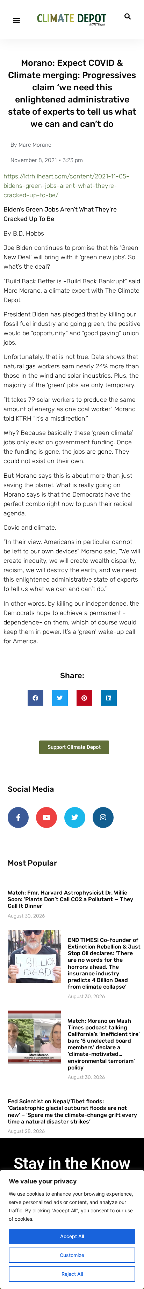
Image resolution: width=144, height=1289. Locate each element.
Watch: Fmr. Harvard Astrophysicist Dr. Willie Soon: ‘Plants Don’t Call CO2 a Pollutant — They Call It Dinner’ (70, 899)
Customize (72, 1255)
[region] (72, 1229)
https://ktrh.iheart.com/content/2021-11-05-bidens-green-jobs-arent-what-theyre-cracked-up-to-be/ (66, 185)
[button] (16, 19)
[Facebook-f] (18, 817)
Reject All (72, 1274)
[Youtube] (46, 817)
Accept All (72, 1236)
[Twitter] (74, 817)
